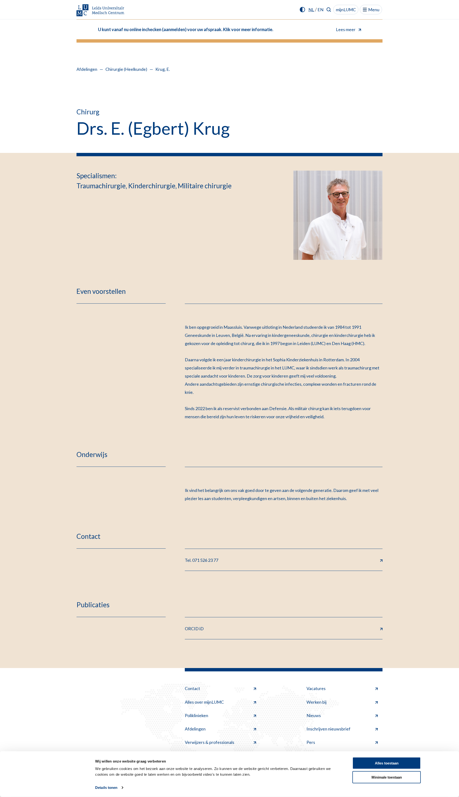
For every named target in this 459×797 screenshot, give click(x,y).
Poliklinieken (196, 715)
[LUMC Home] (100, 10)
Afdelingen (86, 69)
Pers (310, 742)
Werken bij (316, 702)
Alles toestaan (387, 763)
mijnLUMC (346, 9)
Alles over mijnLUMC (204, 702)
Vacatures (316, 688)
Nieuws (313, 715)
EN (320, 9)
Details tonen (106, 788)
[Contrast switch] (302, 9)
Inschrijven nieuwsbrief (328, 728)
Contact (192, 688)
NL (311, 9)
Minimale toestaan (387, 777)
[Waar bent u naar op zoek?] (329, 9)
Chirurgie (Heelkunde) (126, 69)
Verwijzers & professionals (209, 742)
